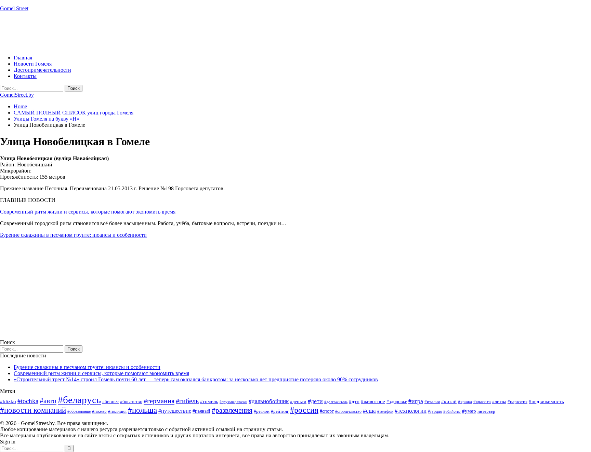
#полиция (117, 411)
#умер (469, 411)
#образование (79, 411)
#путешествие (174, 411)
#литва (499, 401)
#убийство (452, 411)
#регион (262, 411)
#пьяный (201, 411)
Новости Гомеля (33, 64)
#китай (449, 401)
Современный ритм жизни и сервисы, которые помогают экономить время (87, 212)
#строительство (348, 411)
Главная (23, 57)
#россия (304, 410)
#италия (432, 401)
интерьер (486, 411)
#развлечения (232, 410)
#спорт (327, 411)
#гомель (209, 401)
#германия (159, 401)
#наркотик (517, 401)
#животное (373, 401)
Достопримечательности (42, 70)
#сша (369, 410)
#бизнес (110, 401)
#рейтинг (280, 411)
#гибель (187, 401)
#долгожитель (335, 402)
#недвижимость (546, 401)
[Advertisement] (124, 32)
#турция (435, 411)
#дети (315, 401)
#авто (48, 401)
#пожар (99, 411)
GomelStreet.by (17, 95)
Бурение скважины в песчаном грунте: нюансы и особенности (73, 235)
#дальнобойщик (269, 401)
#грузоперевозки (233, 402)
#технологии (410, 411)
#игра (415, 401)
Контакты (25, 76)
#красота (482, 401)
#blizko (8, 401)
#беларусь (79, 399)
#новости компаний (33, 410)
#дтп (354, 401)
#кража (465, 401)
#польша (142, 410)
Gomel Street (14, 8)
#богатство (131, 401)
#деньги (298, 401)
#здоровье (396, 401)
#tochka (27, 401)
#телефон (385, 411)
